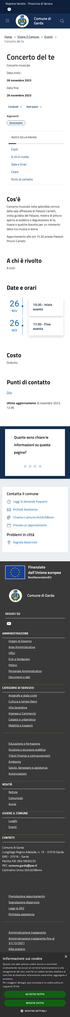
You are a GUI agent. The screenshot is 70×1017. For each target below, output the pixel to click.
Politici (13, 665)
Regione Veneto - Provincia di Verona (29, 3)
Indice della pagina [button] (23, 137)
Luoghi (13, 821)
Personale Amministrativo (25, 671)
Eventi (48, 37)
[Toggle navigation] (7, 20)
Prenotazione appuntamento (27, 896)
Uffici (12, 653)
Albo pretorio (17, 949)
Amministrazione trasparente (27, 932)
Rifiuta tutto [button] (35, 1003)
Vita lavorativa (18, 707)
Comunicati (16, 798)
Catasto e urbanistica (22, 719)
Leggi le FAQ (16, 908)
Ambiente (15, 761)
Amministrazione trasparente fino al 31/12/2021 (32, 940)
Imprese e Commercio (22, 713)
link (17, 986)
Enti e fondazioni (19, 659)
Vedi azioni (32, 107)
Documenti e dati (19, 677)
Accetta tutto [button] (35, 994)
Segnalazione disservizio (24, 902)
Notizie (13, 792)
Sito (9, 392)
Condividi (13, 107)
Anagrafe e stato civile (23, 695)
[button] (35, 1011)
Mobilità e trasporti (21, 725)
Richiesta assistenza (21, 914)
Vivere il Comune (28, 37)
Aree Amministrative (22, 647)
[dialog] (35, 985)
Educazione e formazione (24, 743)
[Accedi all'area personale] (9, 9)
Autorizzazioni (18, 773)
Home (8, 37)
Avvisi (12, 804)
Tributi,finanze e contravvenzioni (29, 755)
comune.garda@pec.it (23, 865)
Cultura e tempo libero (23, 701)
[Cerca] (62, 21)
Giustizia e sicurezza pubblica (27, 749)
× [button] (65, 956)
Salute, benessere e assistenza (28, 767)
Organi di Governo (20, 641)
